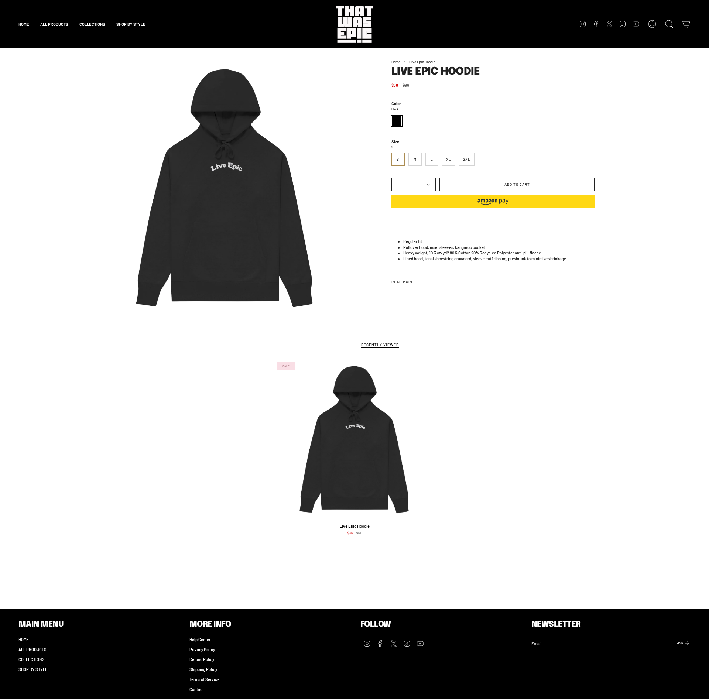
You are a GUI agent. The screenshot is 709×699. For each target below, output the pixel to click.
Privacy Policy (202, 649)
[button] (92, 24)
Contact (196, 689)
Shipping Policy (203, 669)
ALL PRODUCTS (32, 649)
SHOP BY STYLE (33, 669)
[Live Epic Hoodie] (354, 440)
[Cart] (686, 24)
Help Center (199, 639)
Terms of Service (204, 679)
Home (395, 61)
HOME (23, 639)
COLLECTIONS (31, 659)
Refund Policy (201, 659)
